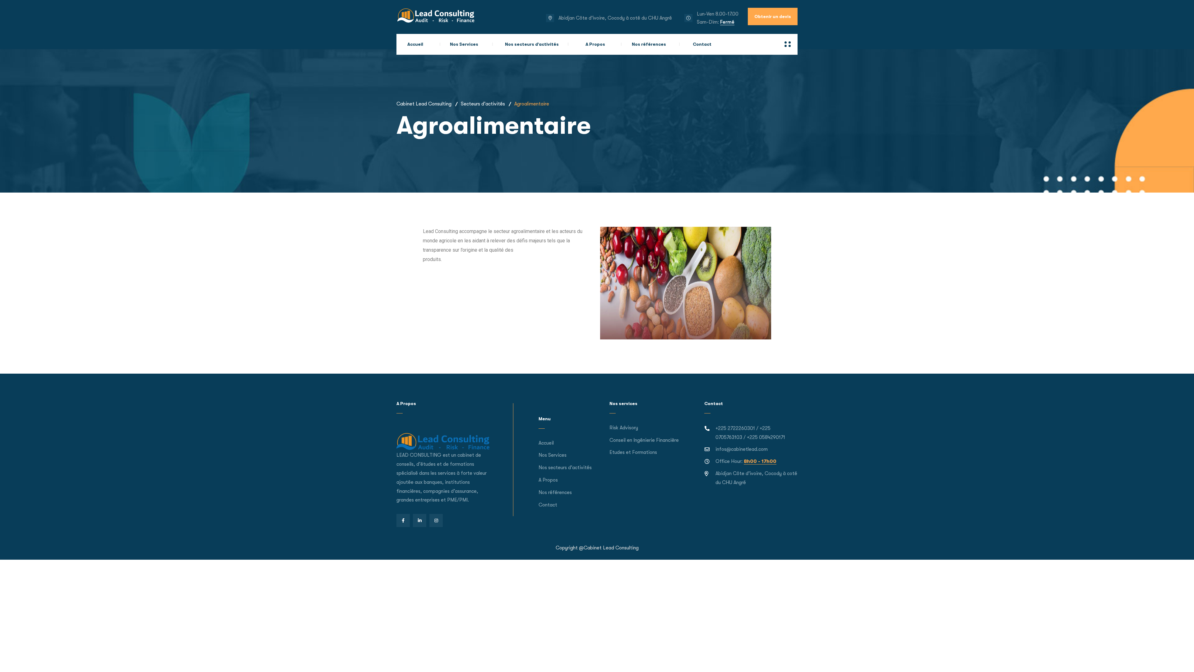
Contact (702, 44)
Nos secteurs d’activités (532, 44)
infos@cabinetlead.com (741, 449)
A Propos (595, 44)
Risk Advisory (623, 428)
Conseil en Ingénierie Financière (644, 440)
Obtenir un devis (772, 16)
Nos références (649, 44)
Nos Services (464, 44)
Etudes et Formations (633, 452)
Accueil (415, 44)
